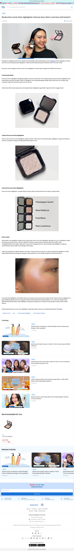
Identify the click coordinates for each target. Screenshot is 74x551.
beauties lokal (6, 313)
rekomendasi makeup (39, 313)
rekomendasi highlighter (24, 313)
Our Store (31, 511)
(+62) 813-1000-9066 (40, 519)
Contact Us (34, 509)
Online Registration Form (49, 499)
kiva (14, 313)
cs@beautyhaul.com (39, 521)
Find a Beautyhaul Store (68, 499)
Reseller (36, 511)
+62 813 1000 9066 (7, 499)
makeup (52, 61)
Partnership (45, 509)
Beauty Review (42, 511)
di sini (60, 309)
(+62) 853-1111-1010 (39, 527)
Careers (39, 509)
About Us (28, 509)
